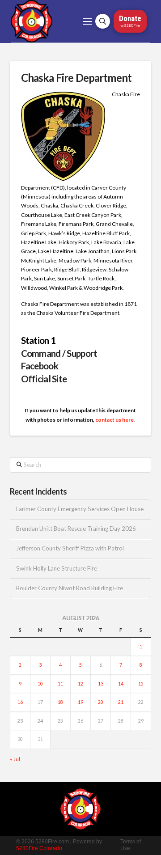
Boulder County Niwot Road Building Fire (69, 588)
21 (120, 702)
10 (40, 683)
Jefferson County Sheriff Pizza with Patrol (70, 548)
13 (100, 683)
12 (80, 683)
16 (20, 702)
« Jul (15, 759)
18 (60, 702)
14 (120, 683)
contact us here (114, 419)
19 (80, 702)
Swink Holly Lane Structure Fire (56, 568)
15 (141, 683)
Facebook (39, 365)
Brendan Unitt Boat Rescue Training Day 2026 (76, 528)
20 (100, 702)
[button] (87, 21)
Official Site (44, 378)
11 (60, 683)
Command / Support (59, 353)
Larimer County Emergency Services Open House (80, 509)
